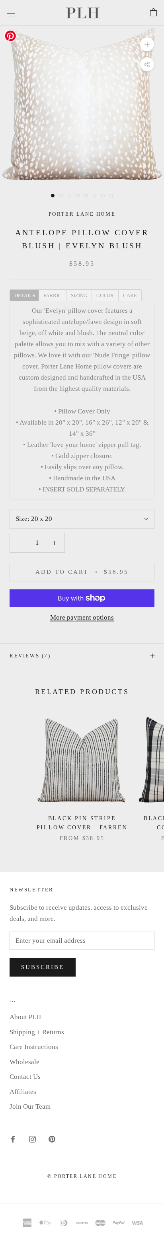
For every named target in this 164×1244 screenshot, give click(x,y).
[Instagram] (32, 1139)
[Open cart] (153, 13)
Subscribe (42, 967)
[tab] (24, 295)
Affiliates (23, 1092)
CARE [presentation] (130, 295)
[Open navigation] (11, 12)
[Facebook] (13, 1139)
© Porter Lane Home (82, 1176)
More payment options (82, 617)
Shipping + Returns (37, 1032)
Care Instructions (34, 1047)
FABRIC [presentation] (52, 295)
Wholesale (24, 1062)
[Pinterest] (52, 1139)
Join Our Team (30, 1106)
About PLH (25, 1017)
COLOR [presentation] (105, 295)
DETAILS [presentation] (24, 295)
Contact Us (25, 1076)
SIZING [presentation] (79, 295)
